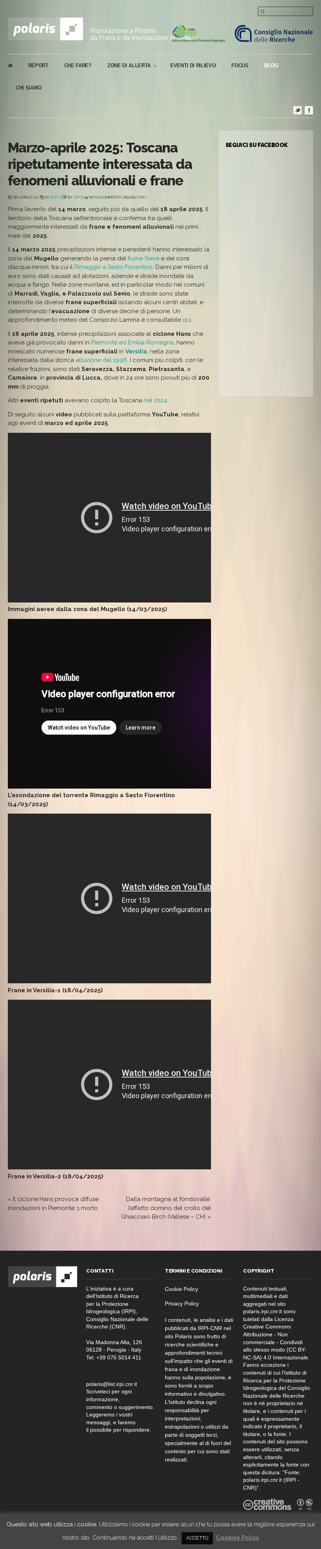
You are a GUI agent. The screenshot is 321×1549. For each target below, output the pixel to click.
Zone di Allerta (125, 66)
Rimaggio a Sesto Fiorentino (113, 267)
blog (271, 65)
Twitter (297, 110)
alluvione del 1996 (101, 360)
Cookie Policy (181, 1289)
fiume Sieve (143, 258)
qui (186, 319)
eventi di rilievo (193, 65)
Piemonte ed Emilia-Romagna (132, 342)
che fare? (78, 65)
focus (239, 65)
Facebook (309, 110)
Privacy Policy (182, 1303)
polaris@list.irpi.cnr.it (111, 1384)
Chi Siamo (28, 88)
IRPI (77, 197)
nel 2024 (155, 400)
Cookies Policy (237, 1537)
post (55, 197)
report (38, 65)
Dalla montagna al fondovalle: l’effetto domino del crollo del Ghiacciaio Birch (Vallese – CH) (166, 1208)
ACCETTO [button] (197, 1538)
